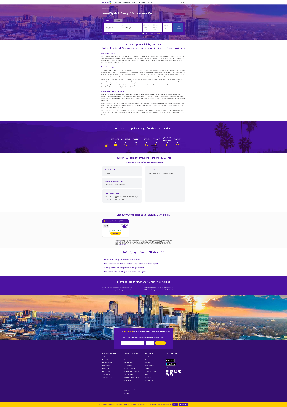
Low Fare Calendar (148, 33)
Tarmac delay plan (128, 374)
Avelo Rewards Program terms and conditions (133, 389)
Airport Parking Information (132, 162)
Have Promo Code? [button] (158, 33)
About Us (147, 357)
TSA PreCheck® (128, 365)
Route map (148, 362)
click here (119, 241)
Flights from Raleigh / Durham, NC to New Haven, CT (158, 288)
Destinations (148, 359)
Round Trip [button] (109, 20)
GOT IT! (175, 404)
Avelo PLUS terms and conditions (132, 386)
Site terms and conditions (131, 383)
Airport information (149, 365)
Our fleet (147, 368)
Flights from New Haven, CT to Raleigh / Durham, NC (117, 288)
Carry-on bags (106, 365)
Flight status (127, 359)
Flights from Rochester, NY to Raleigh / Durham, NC (116, 290)
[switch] (123, 26)
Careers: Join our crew (150, 371)
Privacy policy (127, 380)
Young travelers (106, 374)
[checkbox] (143, 33)
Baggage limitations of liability (132, 377)
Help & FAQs (105, 359)
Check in (126, 357)
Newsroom (147, 374)
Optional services (128, 362)
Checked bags (106, 368)
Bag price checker (107, 371)
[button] (113, 27)
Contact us (105, 357)
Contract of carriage (129, 368)
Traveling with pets (107, 377)
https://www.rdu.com (157, 162)
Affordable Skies (149, 380)
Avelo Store (148, 377)
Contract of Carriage (122, 244)
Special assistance (107, 362)
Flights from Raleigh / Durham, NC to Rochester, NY (158, 290)
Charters (126, 393)
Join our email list (170, 357)
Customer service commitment (132, 371)
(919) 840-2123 (145, 162)
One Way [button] (118, 20)
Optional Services (108, 33)
